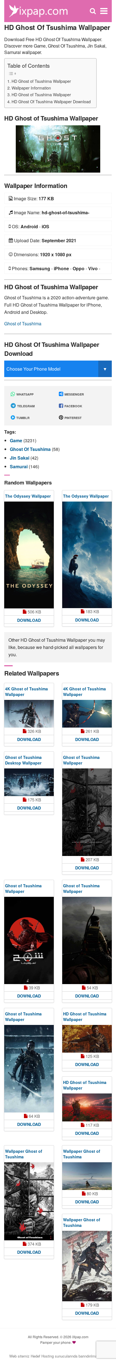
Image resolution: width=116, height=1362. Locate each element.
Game (16, 440)
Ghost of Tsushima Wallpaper (81, 760)
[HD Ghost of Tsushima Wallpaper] (58, 148)
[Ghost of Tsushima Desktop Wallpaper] (29, 782)
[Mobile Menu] (104, 11)
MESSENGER (74, 394)
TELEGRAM (25, 406)
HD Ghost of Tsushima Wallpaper (41, 81)
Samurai (19, 466)
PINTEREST (73, 418)
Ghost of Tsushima (22, 323)
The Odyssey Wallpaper (28, 496)
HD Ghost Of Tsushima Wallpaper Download (51, 101)
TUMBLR (22, 418)
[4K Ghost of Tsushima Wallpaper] (29, 714)
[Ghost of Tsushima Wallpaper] (87, 812)
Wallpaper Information (31, 88)
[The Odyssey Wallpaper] (29, 555)
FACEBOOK (73, 406)
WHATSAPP (24, 394)
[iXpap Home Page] (38, 10)
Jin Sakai (20, 458)
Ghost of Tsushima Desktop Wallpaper (23, 760)
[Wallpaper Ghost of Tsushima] (29, 1201)
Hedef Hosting (42, 1356)
